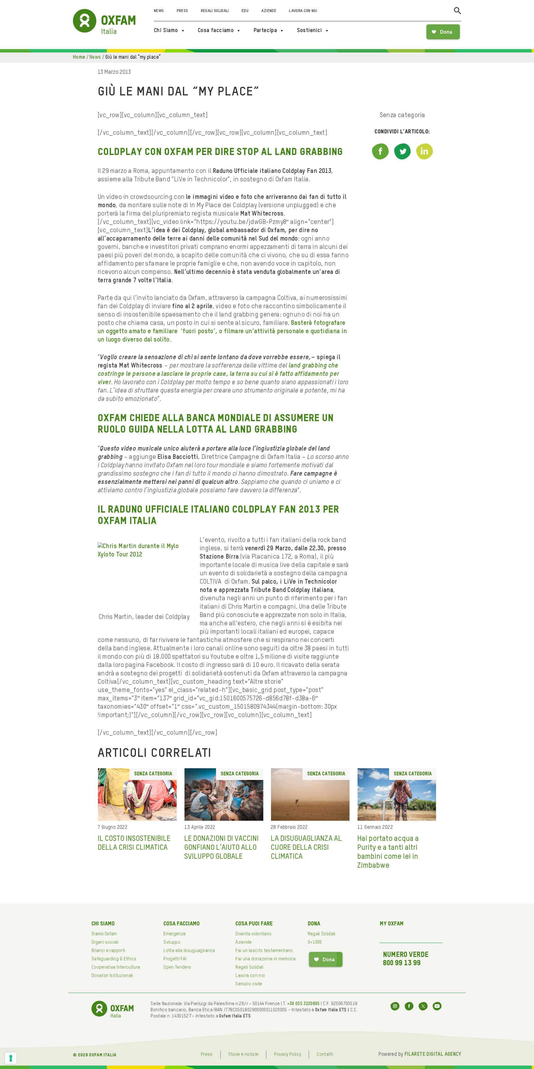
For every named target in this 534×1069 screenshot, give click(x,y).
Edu (245, 11)
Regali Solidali (215, 11)
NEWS (95, 57)
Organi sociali (105, 942)
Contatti (325, 1054)
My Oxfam (392, 924)
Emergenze (174, 934)
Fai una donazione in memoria (265, 959)
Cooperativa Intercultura (115, 967)
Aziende (268, 11)
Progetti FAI (174, 959)
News (159, 11)
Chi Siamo (166, 30)
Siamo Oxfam (104, 934)
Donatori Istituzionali (112, 976)
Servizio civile (248, 984)
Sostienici (309, 30)
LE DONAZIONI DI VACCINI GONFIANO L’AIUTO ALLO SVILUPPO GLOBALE (221, 847)
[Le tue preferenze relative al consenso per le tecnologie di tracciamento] (11, 1058)
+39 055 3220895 (303, 1004)
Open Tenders (177, 967)
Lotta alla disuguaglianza (189, 951)
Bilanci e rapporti (108, 951)
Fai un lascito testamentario (264, 951)
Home (79, 57)
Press (182, 11)
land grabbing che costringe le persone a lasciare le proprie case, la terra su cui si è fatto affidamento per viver (218, 374)
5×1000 (315, 942)
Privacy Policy (287, 1054)
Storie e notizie (243, 1054)
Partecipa (265, 30)
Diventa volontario (253, 934)
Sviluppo (171, 942)
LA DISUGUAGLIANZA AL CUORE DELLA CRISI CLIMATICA (306, 847)
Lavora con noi (303, 11)
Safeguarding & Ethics (113, 959)
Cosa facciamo (216, 30)
